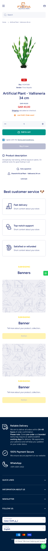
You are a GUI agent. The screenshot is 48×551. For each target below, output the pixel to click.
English (7, 529)
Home (4, 22)
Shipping (15, 111)
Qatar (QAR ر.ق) (11, 521)
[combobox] (24, 15)
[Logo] (24, 6)
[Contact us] (43, 546)
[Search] (4, 15)
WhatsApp (15, 463)
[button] (44, 6)
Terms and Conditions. (26, 140)
